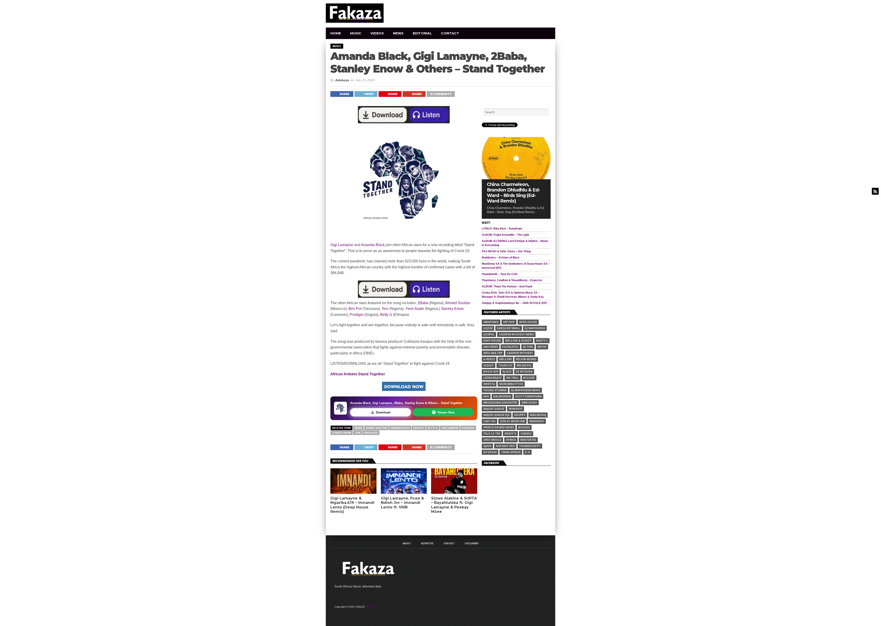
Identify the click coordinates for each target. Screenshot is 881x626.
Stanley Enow (452, 309)
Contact (450, 33)
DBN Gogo (529, 402)
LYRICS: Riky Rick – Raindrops (502, 228)
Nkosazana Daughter (500, 402)
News (398, 33)
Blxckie (529, 378)
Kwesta (489, 384)
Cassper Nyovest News (516, 334)
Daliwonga (502, 396)
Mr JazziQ (524, 365)
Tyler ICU (505, 365)
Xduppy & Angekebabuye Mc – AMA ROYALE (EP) (514, 303)
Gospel (488, 334)
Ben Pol (355, 309)
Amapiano (491, 322)
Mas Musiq (538, 415)
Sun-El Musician (512, 421)
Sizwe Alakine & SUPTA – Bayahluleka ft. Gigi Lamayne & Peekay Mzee (454, 505)
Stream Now (445, 412)
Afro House (528, 322)
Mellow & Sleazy (518, 340)
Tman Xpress (511, 452)
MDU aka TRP (492, 353)
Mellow (505, 359)
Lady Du (489, 421)
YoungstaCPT (530, 446)
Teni (385, 309)
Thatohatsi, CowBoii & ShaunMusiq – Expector (512, 280)
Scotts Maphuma (528, 396)
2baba (358, 427)
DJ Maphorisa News (525, 390)
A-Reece (489, 359)
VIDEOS (377, 33)
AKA (486, 396)
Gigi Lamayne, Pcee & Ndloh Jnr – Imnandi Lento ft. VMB (402, 502)
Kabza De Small (508, 328)
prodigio (468, 427)
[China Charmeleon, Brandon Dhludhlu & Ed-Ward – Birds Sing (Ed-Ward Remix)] (516, 178)
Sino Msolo (492, 440)
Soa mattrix (505, 446)
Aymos (511, 440)
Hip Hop (509, 322)
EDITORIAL (422, 33)
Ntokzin (490, 452)
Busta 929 (490, 371)
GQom (488, 328)
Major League (493, 409)
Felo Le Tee (491, 433)
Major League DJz (496, 415)
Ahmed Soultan (457, 303)
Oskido (526, 433)
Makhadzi (536, 421)
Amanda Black (372, 245)
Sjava (487, 446)
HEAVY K (510, 433)
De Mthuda (524, 371)
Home (335, 33)
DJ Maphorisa (535, 328)
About (407, 543)
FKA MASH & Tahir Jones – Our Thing (506, 251)
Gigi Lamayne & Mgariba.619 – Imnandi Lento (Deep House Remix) (352, 505)
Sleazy (488, 365)
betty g (433, 427)
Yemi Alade (414, 309)
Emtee (541, 347)
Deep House (492, 340)
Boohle (524, 427)
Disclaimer (471, 543)
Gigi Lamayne (341, 245)
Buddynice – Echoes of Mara (500, 257)
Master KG (528, 440)
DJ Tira (528, 347)
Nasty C (542, 340)
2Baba (423, 303)
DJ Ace (506, 371)
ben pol (418, 427)
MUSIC (355, 33)
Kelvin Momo (526, 359)
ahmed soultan (376, 427)
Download (383, 412)
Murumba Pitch (511, 384)
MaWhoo (515, 409)
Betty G (386, 315)
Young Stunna (495, 390)
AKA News (490, 347)
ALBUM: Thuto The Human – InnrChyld (507, 286)
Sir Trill (512, 378)
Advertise (427, 543)
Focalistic (510, 347)
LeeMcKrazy (492, 378)
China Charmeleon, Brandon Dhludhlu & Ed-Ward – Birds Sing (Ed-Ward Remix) (513, 193)
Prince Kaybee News (498, 427)
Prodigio (356, 315)
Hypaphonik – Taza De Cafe (500, 274)
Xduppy (520, 415)
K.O (527, 452)
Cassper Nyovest (520, 353)
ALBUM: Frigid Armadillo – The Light (505, 234)
